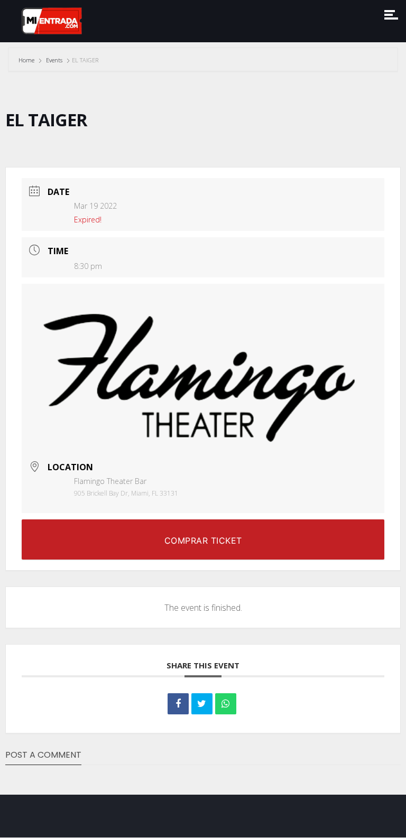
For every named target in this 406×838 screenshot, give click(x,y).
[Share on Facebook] (178, 703)
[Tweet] (202, 703)
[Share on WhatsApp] (225, 703)
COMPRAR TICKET (203, 540)
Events (54, 60)
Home (27, 60)
